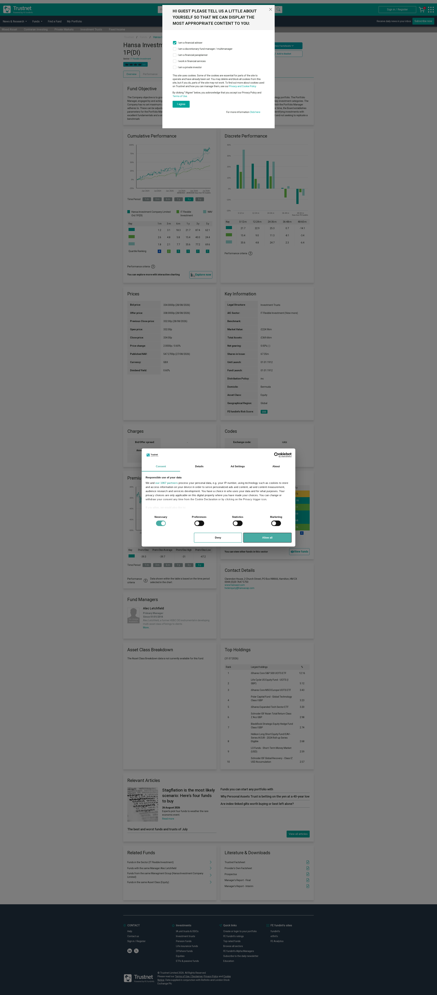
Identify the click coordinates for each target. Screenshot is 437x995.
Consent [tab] (161, 466)
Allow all (267, 537)
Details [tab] (199, 466)
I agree (181, 104)
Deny (218, 537)
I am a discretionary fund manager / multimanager (205, 48)
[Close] (270, 9)
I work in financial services (192, 61)
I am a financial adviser (190, 42)
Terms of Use (180, 96)
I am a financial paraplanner (193, 55)
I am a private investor (190, 67)
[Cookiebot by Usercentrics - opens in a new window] (277, 455)
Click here (255, 112)
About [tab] (276, 466)
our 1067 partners (166, 482)
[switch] (199, 523)
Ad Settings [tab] (238, 466)
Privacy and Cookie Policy (242, 86)
